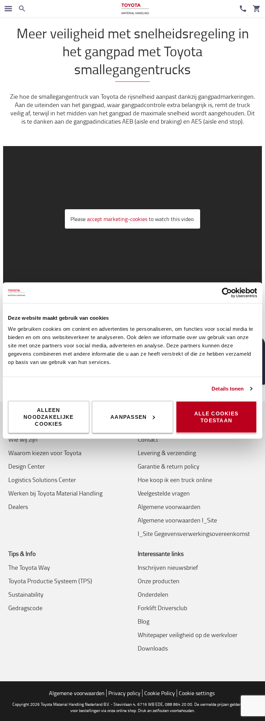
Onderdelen (153, 594)
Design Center (26, 466)
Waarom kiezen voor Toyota (44, 453)
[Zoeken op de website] (22, 9)
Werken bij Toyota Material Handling (55, 493)
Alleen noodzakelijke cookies (48, 416)
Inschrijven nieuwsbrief (168, 567)
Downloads (153, 648)
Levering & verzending (167, 453)
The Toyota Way (29, 567)
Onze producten (158, 581)
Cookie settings (197, 693)
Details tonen (228, 389)
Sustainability (25, 594)
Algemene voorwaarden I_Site (177, 520)
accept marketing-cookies (117, 219)
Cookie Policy (159, 693)
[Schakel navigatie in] (8, 9)
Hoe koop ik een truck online (175, 479)
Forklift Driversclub (162, 608)
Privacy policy (124, 693)
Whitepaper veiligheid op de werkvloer (187, 635)
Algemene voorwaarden (169, 506)
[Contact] (243, 9)
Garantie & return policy (168, 466)
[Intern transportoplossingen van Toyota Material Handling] (135, 9)
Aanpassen (128, 417)
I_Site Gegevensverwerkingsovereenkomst (194, 533)
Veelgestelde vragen (164, 493)
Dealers (18, 506)
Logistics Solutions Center (42, 479)
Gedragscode (25, 608)
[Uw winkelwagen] (257, 9)
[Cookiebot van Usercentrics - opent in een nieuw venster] (227, 293)
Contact (148, 439)
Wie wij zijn (23, 439)
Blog (143, 621)
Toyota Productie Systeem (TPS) (50, 581)
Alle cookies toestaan (216, 416)
